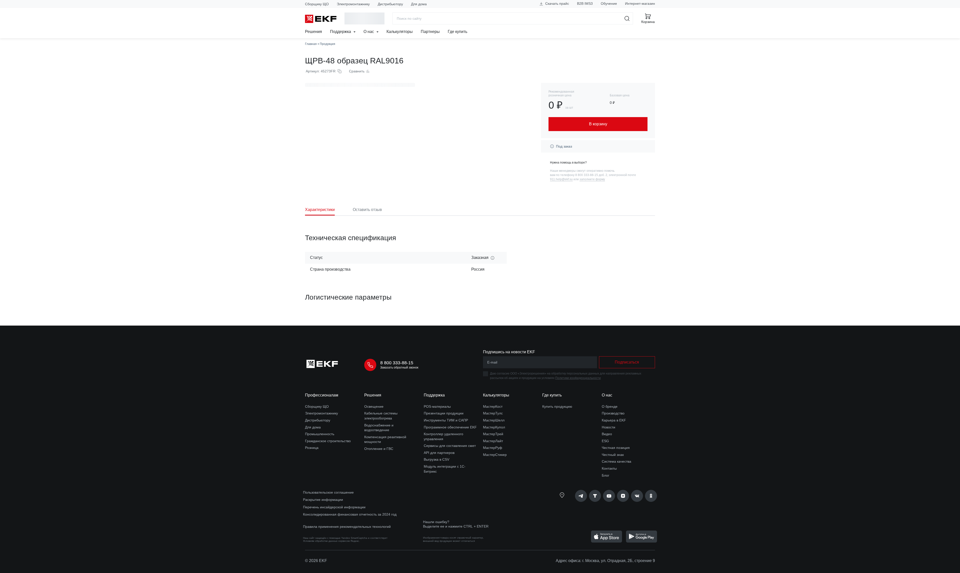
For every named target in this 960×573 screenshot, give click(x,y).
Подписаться (627, 362)
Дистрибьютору (390, 4)
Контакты (609, 468)
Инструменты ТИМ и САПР (446, 420)
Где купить (457, 31)
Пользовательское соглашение (328, 492)
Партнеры (430, 31)
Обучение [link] (609, 3)
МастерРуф (492, 448)
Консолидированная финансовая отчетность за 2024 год (349, 514)
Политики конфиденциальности (578, 378)
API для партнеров (439, 453)
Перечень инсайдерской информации (334, 507)
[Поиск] (627, 18)
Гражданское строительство (328, 441)
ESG (605, 441)
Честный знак (613, 455)
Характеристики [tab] (320, 209)
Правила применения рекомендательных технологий (347, 527)
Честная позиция (616, 448)
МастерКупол (494, 427)
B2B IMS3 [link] (585, 3)
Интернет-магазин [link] (640, 3)
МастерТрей (493, 434)
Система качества (616, 461)
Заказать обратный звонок (399, 367)
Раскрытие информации (323, 500)
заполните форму (592, 179)
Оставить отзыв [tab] (367, 209)
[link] (581, 496)
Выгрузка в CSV (436, 459)
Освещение (374, 406)
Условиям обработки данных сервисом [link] (326, 541)
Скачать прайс (556, 3)
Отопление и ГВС (378, 449)
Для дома (419, 4)
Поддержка (341, 31)
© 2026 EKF (316, 561)
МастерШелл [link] (493, 420)
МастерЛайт (493, 441)
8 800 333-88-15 (396, 362)
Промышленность (319, 434)
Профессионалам (321, 395)
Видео (607, 434)
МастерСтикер (495, 455)
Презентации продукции (444, 413)
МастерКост (492, 406)
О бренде (610, 406)
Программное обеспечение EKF (450, 427)
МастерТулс (493, 413)
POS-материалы (437, 406)
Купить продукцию (557, 406)
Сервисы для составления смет (450, 446)
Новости (608, 427)
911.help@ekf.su (561, 179)
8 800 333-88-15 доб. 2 (591, 175)
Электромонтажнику (353, 4)
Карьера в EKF (614, 420)
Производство (613, 413)
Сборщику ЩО (317, 4)
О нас (369, 31)
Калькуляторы (399, 31)
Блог (605, 475)
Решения (313, 31)
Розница (311, 448)
